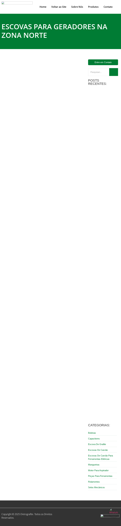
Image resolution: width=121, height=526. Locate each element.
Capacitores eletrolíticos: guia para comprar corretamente (101, 187)
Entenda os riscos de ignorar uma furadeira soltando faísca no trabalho (101, 258)
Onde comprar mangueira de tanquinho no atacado (101, 114)
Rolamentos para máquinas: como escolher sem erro (101, 407)
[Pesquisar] (113, 72)
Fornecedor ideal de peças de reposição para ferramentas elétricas (101, 296)
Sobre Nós (77, 6)
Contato (108, 6)
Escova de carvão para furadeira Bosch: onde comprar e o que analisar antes (102, 371)
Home (43, 6)
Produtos (93, 6)
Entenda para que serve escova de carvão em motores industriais (102, 333)
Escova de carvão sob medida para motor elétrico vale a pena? (103, 222)
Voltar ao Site (58, 6)
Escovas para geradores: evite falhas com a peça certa (34, 127)
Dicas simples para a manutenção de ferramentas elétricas (100, 151)
